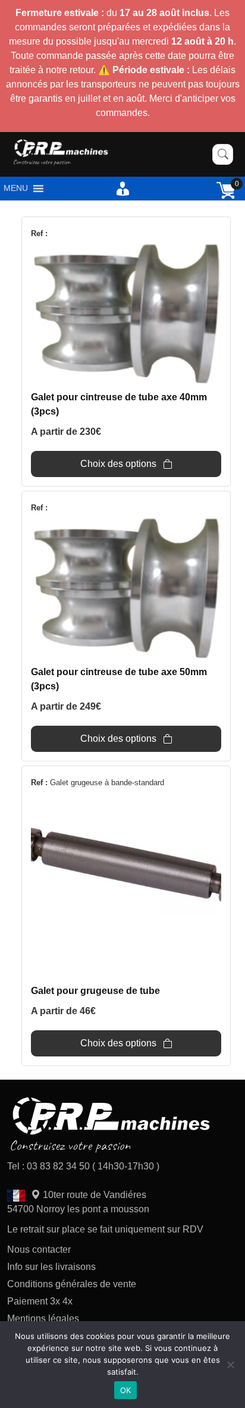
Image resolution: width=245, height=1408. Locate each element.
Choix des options (118, 464)
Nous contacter (39, 1249)
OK (125, 1390)
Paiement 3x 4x (40, 1301)
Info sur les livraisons (51, 1267)
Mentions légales (43, 1318)
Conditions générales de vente (71, 1284)
